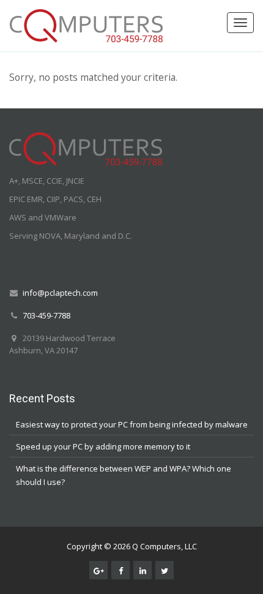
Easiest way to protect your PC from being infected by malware (132, 424)
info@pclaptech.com (60, 292)
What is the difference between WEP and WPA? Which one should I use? (123, 475)
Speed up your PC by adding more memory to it (103, 446)
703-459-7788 (46, 315)
